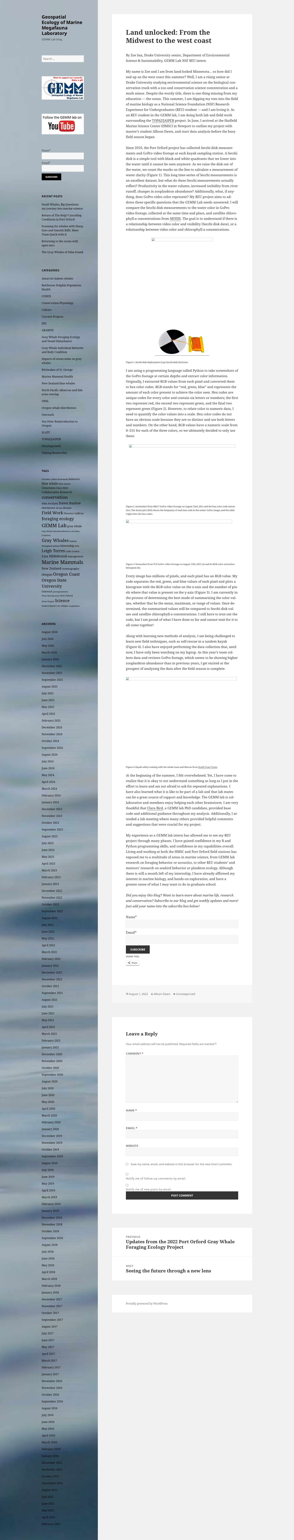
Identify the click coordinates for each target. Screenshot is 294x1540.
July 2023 (48, 843)
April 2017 (48, 1354)
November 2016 (52, 1388)
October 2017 (50, 1313)
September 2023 (52, 829)
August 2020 (50, 1081)
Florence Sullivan (74, 513)
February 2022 (51, 959)
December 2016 (52, 1381)
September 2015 (52, 1483)
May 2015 (48, 1510)
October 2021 (50, 986)
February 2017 (51, 1367)
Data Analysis (50, 503)
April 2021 (48, 1027)
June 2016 (48, 1422)
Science (62, 600)
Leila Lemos (72, 551)
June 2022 (48, 931)
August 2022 (50, 918)
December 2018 (52, 1217)
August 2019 (50, 1163)
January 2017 (50, 1374)
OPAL (45, 401)
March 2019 (49, 1197)
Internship (67, 546)
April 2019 (48, 1190)
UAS (58, 606)
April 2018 (48, 1272)
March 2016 (49, 1442)
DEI (44, 323)
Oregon (47, 574)
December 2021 (52, 972)
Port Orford (66, 595)
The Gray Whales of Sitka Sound (62, 252)
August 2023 (50, 836)
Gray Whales (55, 540)
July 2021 (48, 1006)
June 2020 (48, 1095)
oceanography (70, 568)
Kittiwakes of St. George (57, 370)
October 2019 (50, 1149)
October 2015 (50, 1476)
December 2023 (52, 809)
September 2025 (52, 680)
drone (59, 507)
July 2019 (48, 1170)
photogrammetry (60, 592)
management (75, 556)
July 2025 (48, 693)
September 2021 (52, 993)
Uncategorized (51, 446)
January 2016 (50, 1456)
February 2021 (51, 1040)
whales (64, 605)
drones (67, 507)
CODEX (46, 296)
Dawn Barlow (70, 503)
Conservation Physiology (58, 303)
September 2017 (52, 1320)
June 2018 (48, 1258)
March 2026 (49, 652)
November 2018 (52, 1224)
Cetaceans (48, 488)
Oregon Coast (66, 574)
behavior (74, 479)
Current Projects (52, 316)
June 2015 (48, 1503)
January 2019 (50, 1211)
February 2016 (51, 1449)
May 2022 (48, 938)
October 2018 (50, 1231)
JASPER (168, 120)
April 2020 (48, 1109)
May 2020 (48, 1102)
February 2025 (51, 720)
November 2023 (52, 816)
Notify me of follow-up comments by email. (156, 1178)
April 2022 (48, 945)
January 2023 (50, 884)
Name (131, 1110)
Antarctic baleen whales (57, 278)
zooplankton (74, 606)
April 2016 (48, 1435)
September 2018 (52, 1238)
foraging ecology (58, 518)
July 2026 (48, 639)
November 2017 (52, 1306)
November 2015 (52, 1469)
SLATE (46, 432)
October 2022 (50, 904)
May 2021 (48, 1020)
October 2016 (50, 1395)
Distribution (48, 507)
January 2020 (50, 1129)
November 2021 (52, 979)
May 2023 (48, 857)
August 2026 (50, 632)
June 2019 (48, 1177)
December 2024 (52, 727)
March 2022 (49, 952)
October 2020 (50, 1068)
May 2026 (48, 646)
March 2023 (49, 870)
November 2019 (52, 1143)
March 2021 (49, 1034)
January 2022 (50, 966)
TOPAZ (157, 120)
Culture (47, 310)
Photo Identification (51, 596)
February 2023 (51, 877)
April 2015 (48, 1517)
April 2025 (48, 714)
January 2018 (50, 1292)
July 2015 (48, 1497)
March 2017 (49, 1360)
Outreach (48, 415)
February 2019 (51, 1204)
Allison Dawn (162, 994)
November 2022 (52, 897)
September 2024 (52, 748)
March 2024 (49, 789)
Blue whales (64, 483)
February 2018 (51, 1286)
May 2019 (48, 1183)
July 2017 (48, 1333)
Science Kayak (49, 605)
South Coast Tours (207, 767)
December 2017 (52, 1299)
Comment (134, 1053)
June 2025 (48, 700)
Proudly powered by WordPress (147, 1303)
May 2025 (48, 707)
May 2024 (48, 775)
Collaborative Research (57, 492)
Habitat (73, 541)
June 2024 (48, 768)
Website (132, 1146)
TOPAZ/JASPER (51, 439)
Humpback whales (51, 546)
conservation (55, 497)
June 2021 (48, 1013)
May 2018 (48, 1265)
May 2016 (48, 1429)
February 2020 (51, 1122)
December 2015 (52, 1463)
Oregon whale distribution (59, 408)
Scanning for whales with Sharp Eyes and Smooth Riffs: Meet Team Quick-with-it (62, 230)
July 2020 (48, 1088)
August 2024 (50, 754)
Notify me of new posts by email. (148, 1189)
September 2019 (52, 1156)
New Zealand (51, 568)
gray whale (74, 526)
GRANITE (48, 330)
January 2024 (50, 802)
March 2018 (49, 1279)
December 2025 (52, 666)
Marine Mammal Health (57, 376)
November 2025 (52, 673)
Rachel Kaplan (48, 601)
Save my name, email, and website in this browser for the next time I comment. (181, 1164)
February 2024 (51, 795)
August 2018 (50, 1245)
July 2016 (48, 1415)
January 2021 (50, 1047)
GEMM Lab (54, 525)
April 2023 (48, 863)
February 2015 (51, 1524)
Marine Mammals (62, 562)
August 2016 (50, 1408)
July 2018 (48, 1252)
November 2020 (52, 1061)
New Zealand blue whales (58, 383)
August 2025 (50, 686)
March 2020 (49, 1115)
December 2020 (52, 1054)
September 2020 (52, 1074)
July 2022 (48, 925)
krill (77, 546)
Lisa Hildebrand (54, 556)
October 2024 (50, 741)
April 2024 (48, 782)
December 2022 (52, 891)
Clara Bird (62, 488)
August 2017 (50, 1326)
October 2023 (50, 823)
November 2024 (52, 734)
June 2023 (48, 850)
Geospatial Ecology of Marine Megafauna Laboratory (62, 25)
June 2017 (48, 1340)
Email (131, 1128)
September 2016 (52, 1401)
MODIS (175, 218)
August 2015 (50, 1490)
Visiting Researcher (54, 453)
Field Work (52, 512)
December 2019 (52, 1136)
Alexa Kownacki (59, 479)
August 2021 (50, 1000)
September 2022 (52, 911)
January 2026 (50, 659)
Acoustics (46, 479)
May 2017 (48, 1347)
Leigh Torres (53, 550)
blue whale (50, 483)
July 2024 (48, 761)
